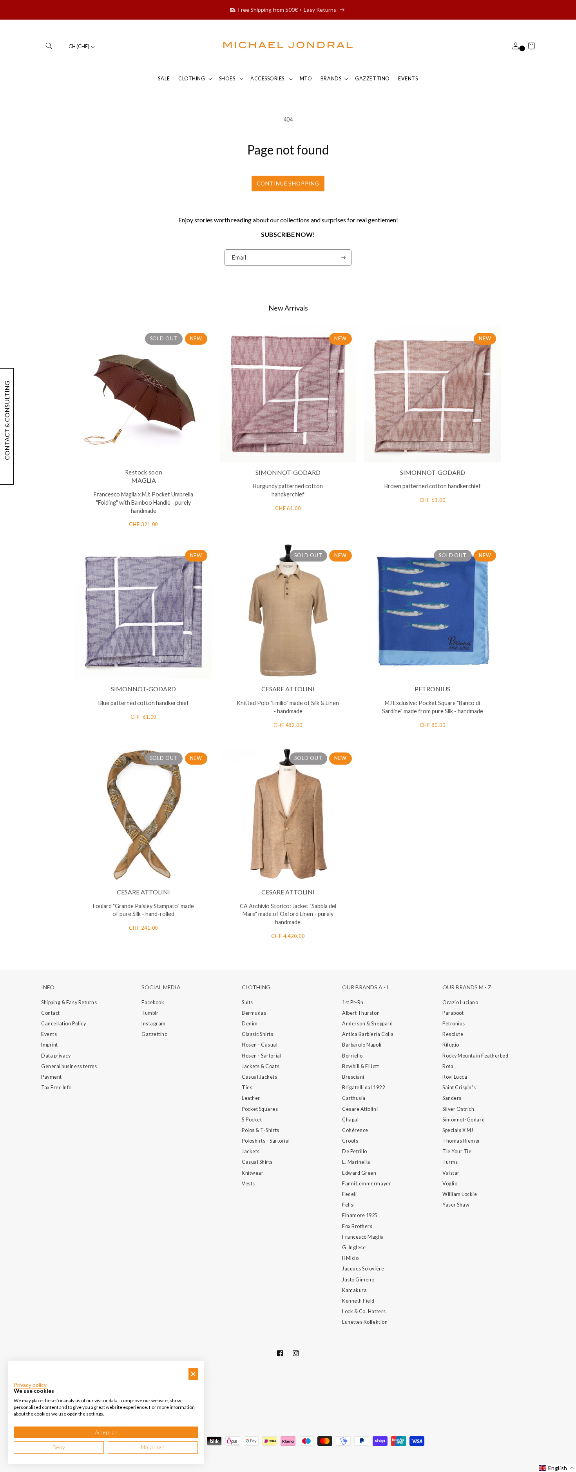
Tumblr (149, 1013)
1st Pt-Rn (353, 1002)
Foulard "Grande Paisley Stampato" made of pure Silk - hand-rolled (143, 910)
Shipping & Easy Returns (69, 1002)
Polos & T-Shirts (260, 1130)
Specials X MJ (457, 1130)
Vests (248, 1184)
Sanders (452, 1098)
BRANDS (331, 79)
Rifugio (450, 1045)
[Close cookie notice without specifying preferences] (193, 1374)
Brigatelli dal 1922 (363, 1087)
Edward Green (359, 1173)
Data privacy (56, 1056)
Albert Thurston (361, 1013)
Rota (447, 1066)
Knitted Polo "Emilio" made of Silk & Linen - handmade (288, 707)
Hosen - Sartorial (261, 1056)
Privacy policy (30, 1385)
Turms (450, 1162)
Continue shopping (288, 183)
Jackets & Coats (260, 1066)
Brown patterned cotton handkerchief (432, 486)
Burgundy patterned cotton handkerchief (288, 490)
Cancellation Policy (63, 1024)
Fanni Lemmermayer (366, 1184)
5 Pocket (252, 1120)
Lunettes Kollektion (365, 1322)
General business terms (69, 1066)
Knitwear (252, 1173)
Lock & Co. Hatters (364, 1311)
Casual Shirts (257, 1162)
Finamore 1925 (360, 1215)
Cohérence (355, 1130)
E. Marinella (356, 1162)
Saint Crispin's (459, 1087)
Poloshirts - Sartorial (266, 1141)
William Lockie (459, 1194)
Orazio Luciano (460, 1002)
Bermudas (254, 1013)
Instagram (153, 1024)
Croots (350, 1141)
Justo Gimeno (358, 1280)
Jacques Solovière (363, 1269)
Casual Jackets (259, 1077)
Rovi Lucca (454, 1077)
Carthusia (354, 1098)
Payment (51, 1077)
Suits (247, 1002)
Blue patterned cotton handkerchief (143, 703)
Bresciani (353, 1077)
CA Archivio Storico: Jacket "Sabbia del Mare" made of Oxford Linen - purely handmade (288, 914)
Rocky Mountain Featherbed (475, 1056)
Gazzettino (154, 1034)
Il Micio (350, 1258)
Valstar (451, 1173)
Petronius (453, 1024)
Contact (50, 1013)
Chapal (350, 1120)
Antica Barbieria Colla (368, 1034)
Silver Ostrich (458, 1109)
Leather (251, 1098)
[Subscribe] (343, 257)
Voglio (449, 1184)
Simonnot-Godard (463, 1120)
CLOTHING (191, 79)
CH (79, 46)
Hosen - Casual (260, 1045)
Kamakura (354, 1290)
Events (49, 1034)
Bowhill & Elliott (360, 1066)
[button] (49, 46)
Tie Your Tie (456, 1151)
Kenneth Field (358, 1301)
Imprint (49, 1045)
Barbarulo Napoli (362, 1045)
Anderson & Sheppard (367, 1024)
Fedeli (349, 1194)
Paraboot (453, 1013)
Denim (250, 1024)
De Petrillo (354, 1151)
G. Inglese (354, 1247)
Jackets (251, 1151)
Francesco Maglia (363, 1237)
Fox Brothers (357, 1226)
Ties (247, 1087)
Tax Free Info (56, 1087)
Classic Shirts (258, 1034)
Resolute (452, 1034)
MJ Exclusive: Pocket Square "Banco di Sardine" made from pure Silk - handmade (432, 707)
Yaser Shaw (455, 1205)
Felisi (348, 1205)
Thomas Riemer (461, 1141)
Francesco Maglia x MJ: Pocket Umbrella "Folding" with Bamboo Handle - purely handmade (143, 502)
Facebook (152, 1002)
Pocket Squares (260, 1109)
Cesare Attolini (360, 1109)
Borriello (352, 1056)
